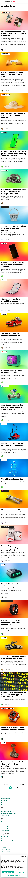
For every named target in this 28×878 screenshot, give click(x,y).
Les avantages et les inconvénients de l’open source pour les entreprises (13, 548)
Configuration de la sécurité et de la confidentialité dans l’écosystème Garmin (13, 192)
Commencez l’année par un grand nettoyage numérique (12, 444)
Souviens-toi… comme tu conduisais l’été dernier (11, 334)
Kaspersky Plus (4, 800)
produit (5, 351)
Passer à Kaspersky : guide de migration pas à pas (12, 372)
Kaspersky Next (4, 821)
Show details (21, 869)
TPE (2, 807)
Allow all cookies (8, 872)
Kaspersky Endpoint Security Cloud (8, 813)
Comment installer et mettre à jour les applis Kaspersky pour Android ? (13, 265)
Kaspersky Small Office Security (7, 811)
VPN (4, 742)
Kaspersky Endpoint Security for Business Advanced (12, 828)
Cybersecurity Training (6, 847)
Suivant (22, 784)
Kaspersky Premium (5, 802)
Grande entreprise (5, 833)
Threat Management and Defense (8, 840)
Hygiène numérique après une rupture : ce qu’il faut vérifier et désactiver (13, 34)
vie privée (5, 170)
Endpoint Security (5, 842)
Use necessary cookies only (14, 875)
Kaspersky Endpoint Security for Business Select (11, 826)
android (5, 132)
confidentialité (6, 12)
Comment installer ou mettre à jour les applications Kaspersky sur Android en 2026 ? (13, 154)
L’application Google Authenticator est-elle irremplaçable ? (10, 586)
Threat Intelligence (5, 849)
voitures (5, 314)
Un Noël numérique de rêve (12, 479)
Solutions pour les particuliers (8, 795)
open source (6, 206)
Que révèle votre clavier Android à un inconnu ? (11, 300)
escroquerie (6, 386)
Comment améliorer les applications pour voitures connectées (11, 622)
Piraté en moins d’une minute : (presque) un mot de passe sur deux (13, 75)
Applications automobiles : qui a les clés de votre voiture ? (13, 658)
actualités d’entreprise (8, 526)
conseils (5, 424)
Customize (19, 872)
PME (2, 818)
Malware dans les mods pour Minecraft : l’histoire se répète (13, 729)
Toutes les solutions (5, 804)
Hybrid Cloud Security (6, 845)
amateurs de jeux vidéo (8, 708)
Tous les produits (5, 815)
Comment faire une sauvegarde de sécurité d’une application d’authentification (13, 695)
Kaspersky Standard (5, 798)
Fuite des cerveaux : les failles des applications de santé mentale (13, 116)
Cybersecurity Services (6, 838)
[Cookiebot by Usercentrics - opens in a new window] (20, 856)
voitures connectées (7, 601)
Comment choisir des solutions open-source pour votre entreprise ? (13, 228)
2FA (4, 564)
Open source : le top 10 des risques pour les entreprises (12, 511)
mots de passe (6, 53)
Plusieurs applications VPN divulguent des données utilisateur (12, 764)
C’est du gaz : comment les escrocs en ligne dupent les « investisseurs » (12, 407)
